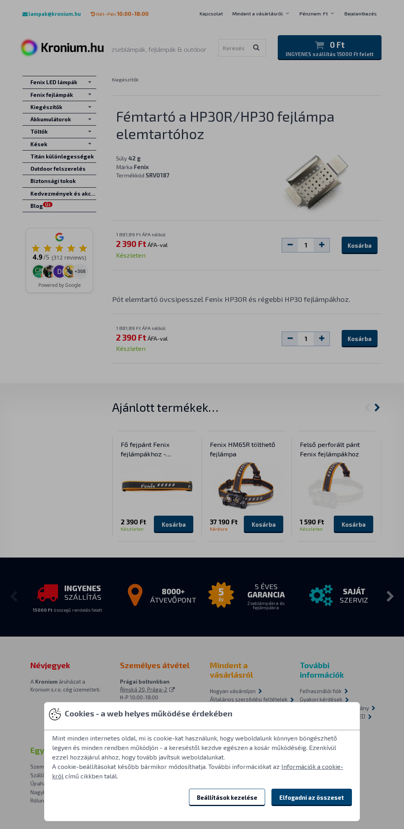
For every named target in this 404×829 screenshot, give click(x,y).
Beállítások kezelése (227, 797)
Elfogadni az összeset (311, 797)
